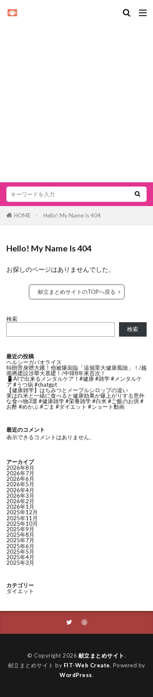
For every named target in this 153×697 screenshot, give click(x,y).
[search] (137, 194)
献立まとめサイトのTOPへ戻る (77, 291)
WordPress (76, 675)
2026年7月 (20, 473)
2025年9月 (20, 529)
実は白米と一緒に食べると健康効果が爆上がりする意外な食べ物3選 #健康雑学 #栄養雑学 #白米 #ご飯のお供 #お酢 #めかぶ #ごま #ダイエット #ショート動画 (75, 401)
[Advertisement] (76, 97)
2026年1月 (20, 506)
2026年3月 (20, 495)
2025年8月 (20, 534)
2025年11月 (22, 518)
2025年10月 (22, 523)
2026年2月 (20, 501)
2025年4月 (20, 557)
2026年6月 (20, 478)
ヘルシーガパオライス (34, 362)
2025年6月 (20, 546)
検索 (11, 318)
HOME (22, 215)
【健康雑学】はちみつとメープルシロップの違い (67, 390)
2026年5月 (20, 484)
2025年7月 (20, 540)
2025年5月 (20, 551)
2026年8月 (20, 467)
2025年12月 (22, 512)
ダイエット (20, 591)
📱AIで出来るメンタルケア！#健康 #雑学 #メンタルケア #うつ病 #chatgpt (74, 381)
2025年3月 (20, 562)
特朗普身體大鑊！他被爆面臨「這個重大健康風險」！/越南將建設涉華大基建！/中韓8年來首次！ (76, 370)
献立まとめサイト (102, 655)
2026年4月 (20, 490)
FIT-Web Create (87, 665)
